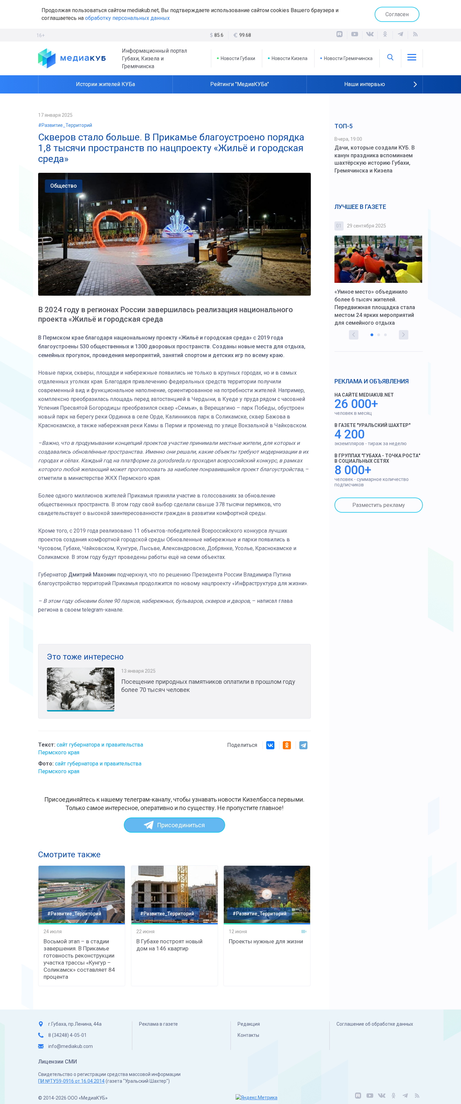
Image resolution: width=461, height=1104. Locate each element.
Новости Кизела (289, 58)
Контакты (248, 1035)
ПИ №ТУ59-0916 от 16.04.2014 (71, 1081)
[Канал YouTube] (354, 35)
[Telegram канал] (400, 35)
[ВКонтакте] (369, 35)
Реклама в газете (158, 1024)
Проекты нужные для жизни (266, 941)
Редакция (249, 1024)
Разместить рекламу (378, 505)
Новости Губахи (238, 58)
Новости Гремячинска (348, 58)
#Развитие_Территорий (65, 125)
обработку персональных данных (127, 18)
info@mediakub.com (70, 1046)
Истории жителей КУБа (105, 84)
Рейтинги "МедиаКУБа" (239, 84)
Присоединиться (181, 825)
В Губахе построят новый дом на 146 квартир (169, 945)
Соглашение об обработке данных (374, 1024)
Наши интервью (364, 84)
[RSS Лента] (415, 35)
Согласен (397, 14)
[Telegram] (303, 745)
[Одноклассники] (385, 35)
